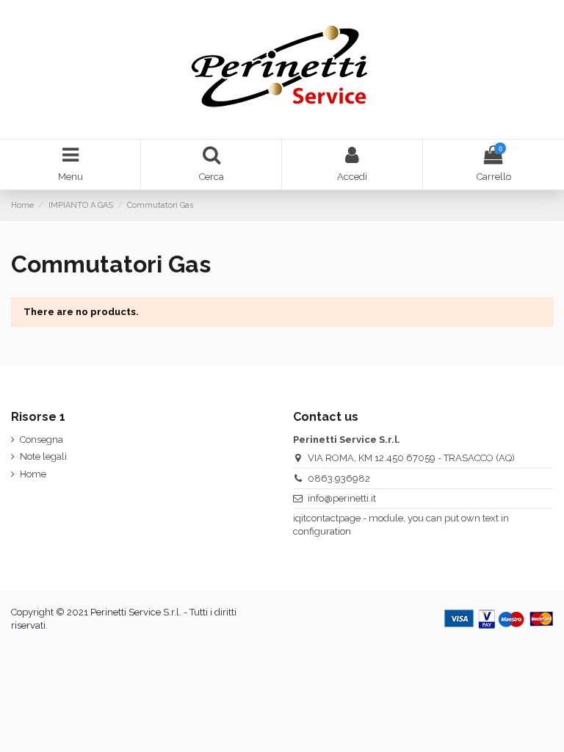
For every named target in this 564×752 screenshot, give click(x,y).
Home (33, 474)
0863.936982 (339, 478)
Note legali (43, 456)
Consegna (41, 439)
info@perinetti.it (342, 498)
